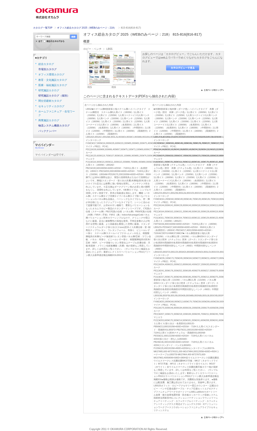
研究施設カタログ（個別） (54, 95)
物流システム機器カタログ (54, 125)
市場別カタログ (47, 69)
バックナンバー (47, 130)
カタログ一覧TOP (42, 27)
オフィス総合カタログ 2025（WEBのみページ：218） (87, 27)
